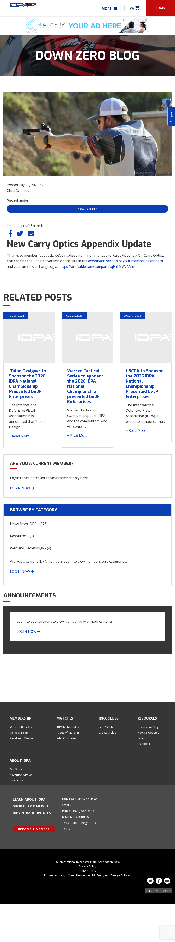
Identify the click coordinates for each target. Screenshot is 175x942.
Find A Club (106, 727)
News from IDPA (87, 209)
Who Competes (66, 738)
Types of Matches (68, 732)
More (107, 8)
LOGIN (160, 8)
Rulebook (144, 744)
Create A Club (107, 732)
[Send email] (31, 235)
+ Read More (19, 436)
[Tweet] (20, 235)
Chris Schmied (18, 190)
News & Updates (148, 732)
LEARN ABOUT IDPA (29, 799)
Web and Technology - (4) (30, 548)
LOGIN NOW (20, 488)
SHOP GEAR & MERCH (30, 806)
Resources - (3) (22, 536)
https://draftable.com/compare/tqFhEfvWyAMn (96, 266)
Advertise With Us (21, 775)
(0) (132, 8)
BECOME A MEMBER (34, 829)
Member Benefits (21, 727)
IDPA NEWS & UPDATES (32, 813)
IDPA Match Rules (68, 727)
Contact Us (16, 780)
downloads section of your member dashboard (125, 261)
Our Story (16, 769)
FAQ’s (141, 738)
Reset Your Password (23, 738)
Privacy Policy (87, 866)
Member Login (19, 732)
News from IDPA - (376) (28, 523)
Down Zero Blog (148, 727)
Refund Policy (87, 871)
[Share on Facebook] (11, 235)
